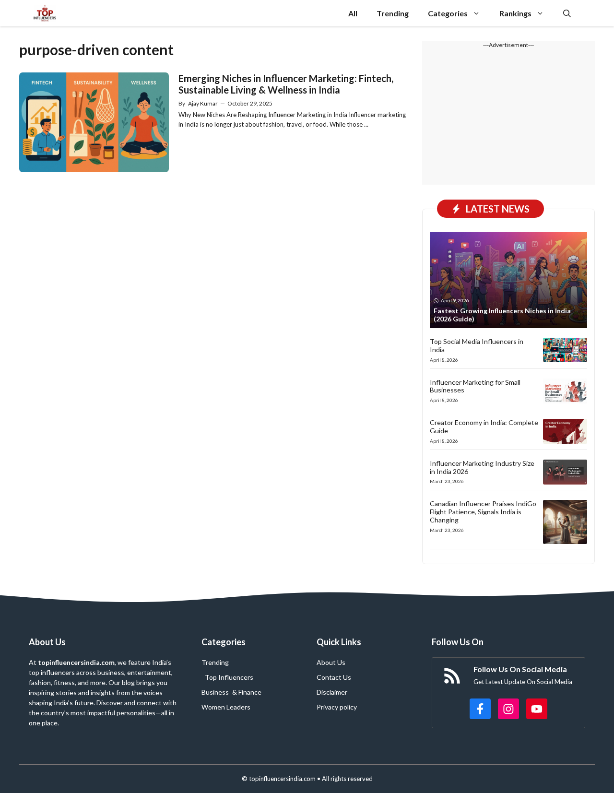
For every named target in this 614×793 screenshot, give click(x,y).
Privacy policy (337, 707)
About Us (331, 662)
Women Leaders (225, 707)
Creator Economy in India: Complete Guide (484, 426)
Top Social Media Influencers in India (476, 345)
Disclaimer (332, 692)
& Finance (246, 692)
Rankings (515, 13)
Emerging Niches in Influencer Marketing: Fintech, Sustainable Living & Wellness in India (285, 83)
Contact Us (334, 677)
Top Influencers (229, 677)
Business (215, 692)
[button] (567, 13)
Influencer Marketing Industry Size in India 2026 (482, 467)
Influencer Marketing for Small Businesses (475, 386)
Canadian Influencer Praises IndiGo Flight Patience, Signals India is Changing (483, 511)
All (352, 13)
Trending (393, 13)
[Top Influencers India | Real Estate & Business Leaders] (45, 13)
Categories (448, 13)
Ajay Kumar (203, 103)
